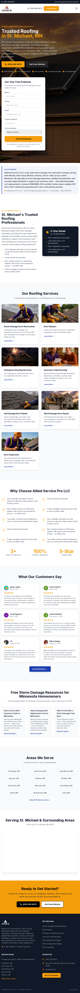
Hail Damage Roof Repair (51, 940)
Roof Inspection (48, 947)
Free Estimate (51, 8)
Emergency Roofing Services (53, 933)
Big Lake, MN (6, 972)
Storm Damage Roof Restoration (54, 926)
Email (7, 110)
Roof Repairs (47, 930)
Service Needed (10, 128)
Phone (7, 101)
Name (7, 92)
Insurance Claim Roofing (51, 937)
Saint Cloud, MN (7, 966)
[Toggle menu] (76, 8)
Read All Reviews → (40, 669)
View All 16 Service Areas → (40, 800)
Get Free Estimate (37, 64)
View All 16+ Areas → (9, 979)
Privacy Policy (73, 989)
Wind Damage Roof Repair (52, 944)
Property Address (11, 119)
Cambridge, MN (7, 963)
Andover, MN (6, 975)
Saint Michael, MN (8, 969)
